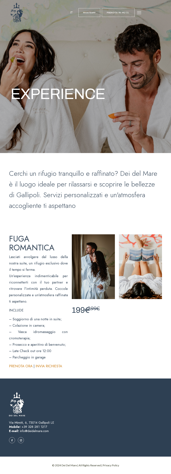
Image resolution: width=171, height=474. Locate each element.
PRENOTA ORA (21, 366)
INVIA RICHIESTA (49, 366)
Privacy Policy (111, 465)
